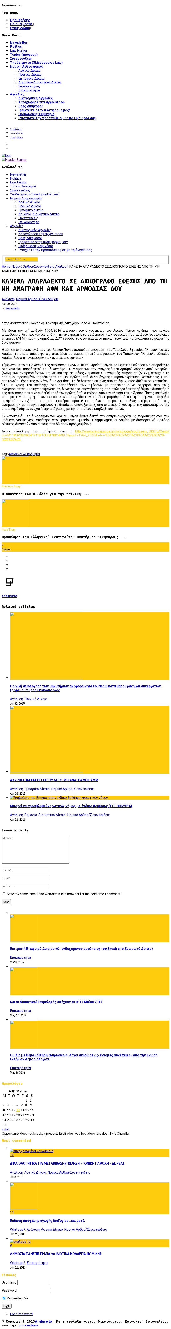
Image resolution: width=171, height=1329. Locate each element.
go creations (28, 1325)
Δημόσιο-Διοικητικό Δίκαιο (39, 82)
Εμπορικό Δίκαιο (31, 78)
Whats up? (17, 1230)
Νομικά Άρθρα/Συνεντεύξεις (37, 299)
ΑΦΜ (12, 454)
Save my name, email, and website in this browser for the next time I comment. (64, 894)
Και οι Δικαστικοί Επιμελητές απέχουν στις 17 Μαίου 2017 (56, 1002)
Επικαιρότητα (29, 90)
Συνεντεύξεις (21, 58)
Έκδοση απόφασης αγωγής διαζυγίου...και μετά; (47, 1221)
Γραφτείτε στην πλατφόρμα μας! (44, 110)
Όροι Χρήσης (20, 20)
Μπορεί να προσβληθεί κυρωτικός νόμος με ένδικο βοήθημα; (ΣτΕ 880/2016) (71, 806)
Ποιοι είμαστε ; (22, 24)
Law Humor (19, 51)
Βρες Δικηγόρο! (30, 106)
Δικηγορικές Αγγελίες (35, 98)
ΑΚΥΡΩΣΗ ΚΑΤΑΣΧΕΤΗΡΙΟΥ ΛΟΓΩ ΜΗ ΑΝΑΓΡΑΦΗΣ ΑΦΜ (54, 780)
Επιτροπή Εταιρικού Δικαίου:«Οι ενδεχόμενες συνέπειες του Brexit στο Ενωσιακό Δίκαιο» (81, 949)
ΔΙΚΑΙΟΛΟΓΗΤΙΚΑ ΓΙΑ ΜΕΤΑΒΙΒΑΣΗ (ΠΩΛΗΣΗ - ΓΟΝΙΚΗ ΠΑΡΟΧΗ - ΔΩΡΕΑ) (67, 1163)
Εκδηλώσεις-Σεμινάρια (36, 114)
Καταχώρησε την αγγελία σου (41, 102)
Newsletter (19, 43)
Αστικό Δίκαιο (29, 70)
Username (9, 1282)
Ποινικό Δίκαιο (30, 74)
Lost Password (21, 1314)
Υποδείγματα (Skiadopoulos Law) (36, 62)
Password (9, 1290)
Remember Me (17, 1298)
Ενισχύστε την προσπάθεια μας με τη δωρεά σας (57, 118)
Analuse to (43, 1321)
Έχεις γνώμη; (20, 28)
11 (12, 1212)
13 (18, 1110)
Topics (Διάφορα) (24, 54)
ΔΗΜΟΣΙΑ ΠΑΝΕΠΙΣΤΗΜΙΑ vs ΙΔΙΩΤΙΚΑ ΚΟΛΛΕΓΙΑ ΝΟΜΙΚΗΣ (56, 1254)
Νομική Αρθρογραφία (26, 66)
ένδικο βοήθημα (28, 454)
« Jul (5, 1129)
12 (12, 1155)
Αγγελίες (17, 94)
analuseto (12, 308)
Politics (16, 47)
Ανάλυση (8, 299)
